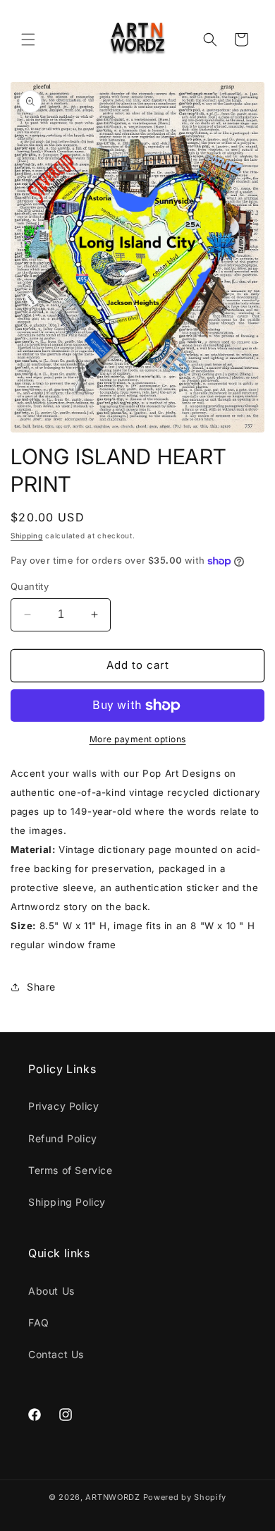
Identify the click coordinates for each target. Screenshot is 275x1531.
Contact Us (56, 1354)
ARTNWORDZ (112, 1497)
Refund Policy (62, 1138)
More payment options (138, 739)
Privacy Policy (63, 1106)
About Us (51, 1291)
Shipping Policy (67, 1202)
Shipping (27, 535)
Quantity (30, 586)
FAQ (38, 1323)
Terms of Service (70, 1170)
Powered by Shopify (185, 1497)
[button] (28, 39)
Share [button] (41, 987)
